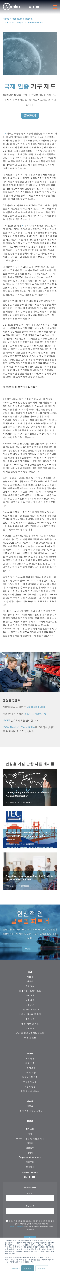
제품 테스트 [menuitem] (30, 1067)
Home (6, 18)
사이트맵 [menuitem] (30, 1162)
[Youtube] (37, 7)
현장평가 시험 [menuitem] (30, 1081)
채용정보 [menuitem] (30, 1147)
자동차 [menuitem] (30, 976)
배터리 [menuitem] (30, 981)
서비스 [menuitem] (30, 1053)
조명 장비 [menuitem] (30, 1018)
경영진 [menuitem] (30, 1143)
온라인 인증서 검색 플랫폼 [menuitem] (30, 1110)
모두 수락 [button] (27, 1268)
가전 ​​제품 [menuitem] (30, 995)
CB (4, 133)
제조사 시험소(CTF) (35, 713)
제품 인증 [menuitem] (30, 1062)
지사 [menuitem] (30, 1133)
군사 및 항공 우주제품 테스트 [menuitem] (30, 1032)
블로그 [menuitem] (30, 1120)
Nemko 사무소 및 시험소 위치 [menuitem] (30, 1138)
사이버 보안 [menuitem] (30, 1072)
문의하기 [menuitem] (30, 1166)
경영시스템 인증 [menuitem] (30, 1077)
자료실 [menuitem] (30, 1101)
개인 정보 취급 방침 (16, 1226)
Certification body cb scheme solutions (23, 22)
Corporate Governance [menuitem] (30, 1157)
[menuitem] (30, 1046)
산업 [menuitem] (30, 971)
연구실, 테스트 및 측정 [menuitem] (30, 1014)
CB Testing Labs (36, 706)
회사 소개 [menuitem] (30, 1128)
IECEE (6, 720)
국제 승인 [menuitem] (30, 1058)
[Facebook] (33, 7)
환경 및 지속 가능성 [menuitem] (30, 1091)
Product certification (22, 18)
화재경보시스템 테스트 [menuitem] (30, 990)
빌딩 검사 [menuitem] (30, 985)
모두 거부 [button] (41, 1268)
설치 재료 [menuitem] (30, 1000)
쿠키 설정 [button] (16, 1268)
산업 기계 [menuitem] (30, 1004)
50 (23, 225)
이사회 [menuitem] (30, 1152)
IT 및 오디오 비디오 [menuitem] (30, 1009)
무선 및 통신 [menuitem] (30, 1037)
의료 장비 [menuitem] (30, 1028)
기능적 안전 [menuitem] (30, 1086)
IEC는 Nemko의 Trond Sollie (19, 727)
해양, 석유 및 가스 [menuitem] (30, 1023)
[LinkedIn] (30, 7)
